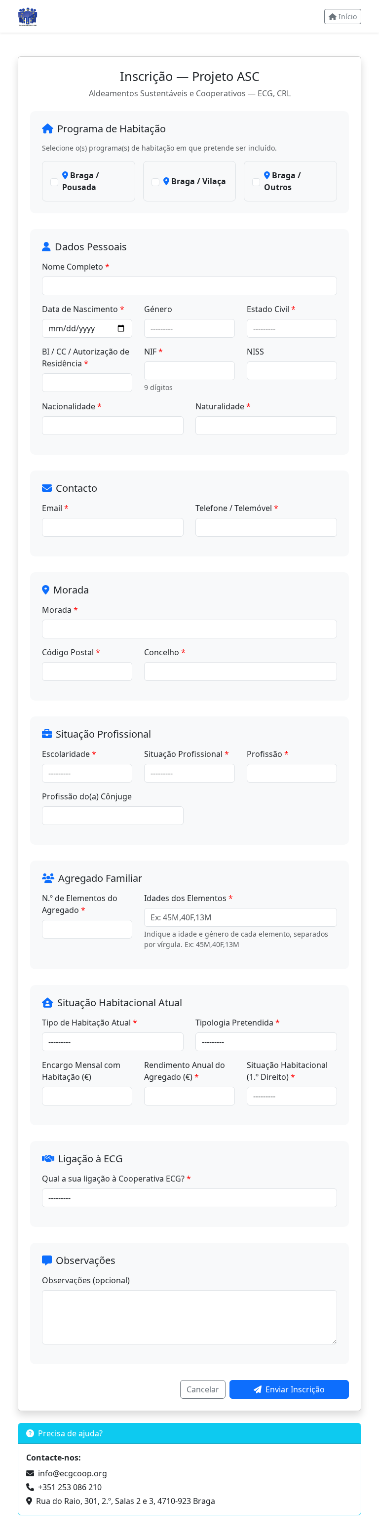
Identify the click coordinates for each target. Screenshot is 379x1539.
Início (348, 16)
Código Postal (68, 652)
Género (158, 309)
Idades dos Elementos (185, 898)
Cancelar (203, 1389)
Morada (57, 609)
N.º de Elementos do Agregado (79, 904)
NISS (255, 351)
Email (52, 508)
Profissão (264, 754)
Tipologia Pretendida (234, 1022)
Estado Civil (268, 309)
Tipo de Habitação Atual (86, 1022)
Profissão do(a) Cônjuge (87, 796)
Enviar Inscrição (295, 1389)
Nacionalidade (68, 406)
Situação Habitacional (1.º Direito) (287, 1071)
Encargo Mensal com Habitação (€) (81, 1071)
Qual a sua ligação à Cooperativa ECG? (113, 1178)
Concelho (161, 652)
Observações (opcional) (86, 1280)
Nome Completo (72, 266)
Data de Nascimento (80, 309)
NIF (150, 351)
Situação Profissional (183, 754)
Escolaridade (66, 754)
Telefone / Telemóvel (233, 508)
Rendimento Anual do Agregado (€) (184, 1071)
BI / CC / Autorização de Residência (85, 357)
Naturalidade (219, 406)
